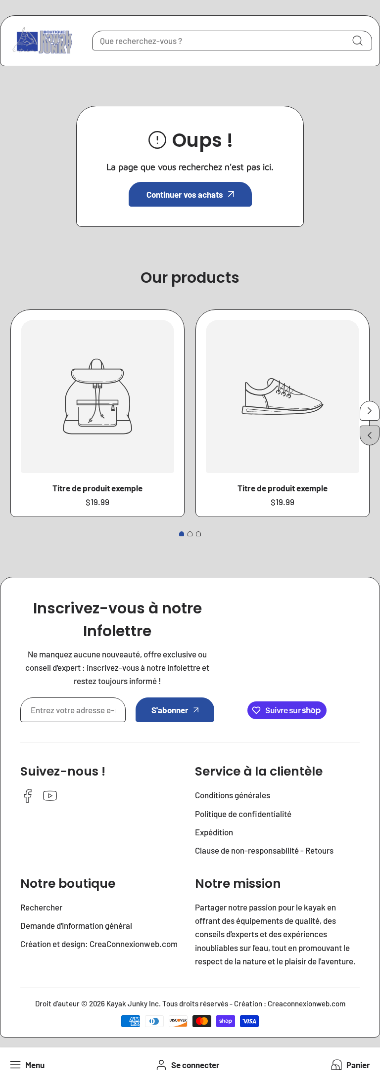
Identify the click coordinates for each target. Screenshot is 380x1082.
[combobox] (232, 40)
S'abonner (170, 710)
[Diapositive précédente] (370, 435)
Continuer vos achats (184, 194)
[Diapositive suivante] (370, 411)
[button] (349, 1065)
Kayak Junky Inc (132, 1003)
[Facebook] (27, 796)
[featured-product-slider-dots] (181, 533)
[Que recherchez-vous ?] (357, 40)
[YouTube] (50, 796)
